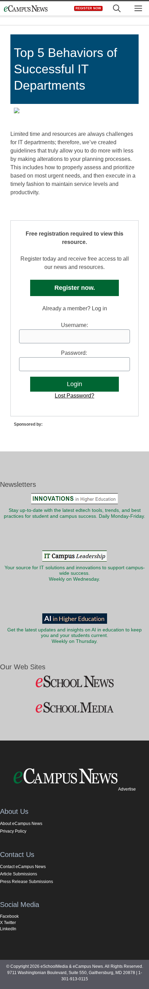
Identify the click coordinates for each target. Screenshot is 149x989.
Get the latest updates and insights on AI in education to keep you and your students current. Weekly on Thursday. (74, 635)
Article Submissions (18, 874)
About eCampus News (21, 823)
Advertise (127, 789)
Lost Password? (74, 396)
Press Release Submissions (26, 881)
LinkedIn (8, 928)
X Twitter (8, 922)
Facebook (9, 916)
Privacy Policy (13, 831)
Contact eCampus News (23, 866)
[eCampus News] (25, 8)
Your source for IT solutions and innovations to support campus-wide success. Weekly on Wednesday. (75, 573)
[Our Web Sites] (74, 682)
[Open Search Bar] (117, 8)
